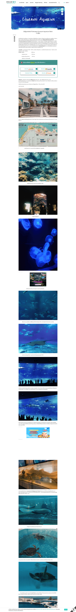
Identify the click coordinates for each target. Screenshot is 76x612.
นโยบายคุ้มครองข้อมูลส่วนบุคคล (50, 609)
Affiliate (45, 2)
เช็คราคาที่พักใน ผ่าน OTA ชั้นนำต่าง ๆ (34, 62)
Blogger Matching (38, 2)
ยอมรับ (66, 609)
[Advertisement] (38, 450)
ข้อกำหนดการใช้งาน (39, 609)
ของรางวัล (31, 2)
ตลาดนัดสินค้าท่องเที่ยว (53, 2)
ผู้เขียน (27, 2)
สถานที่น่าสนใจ (21, 2)
